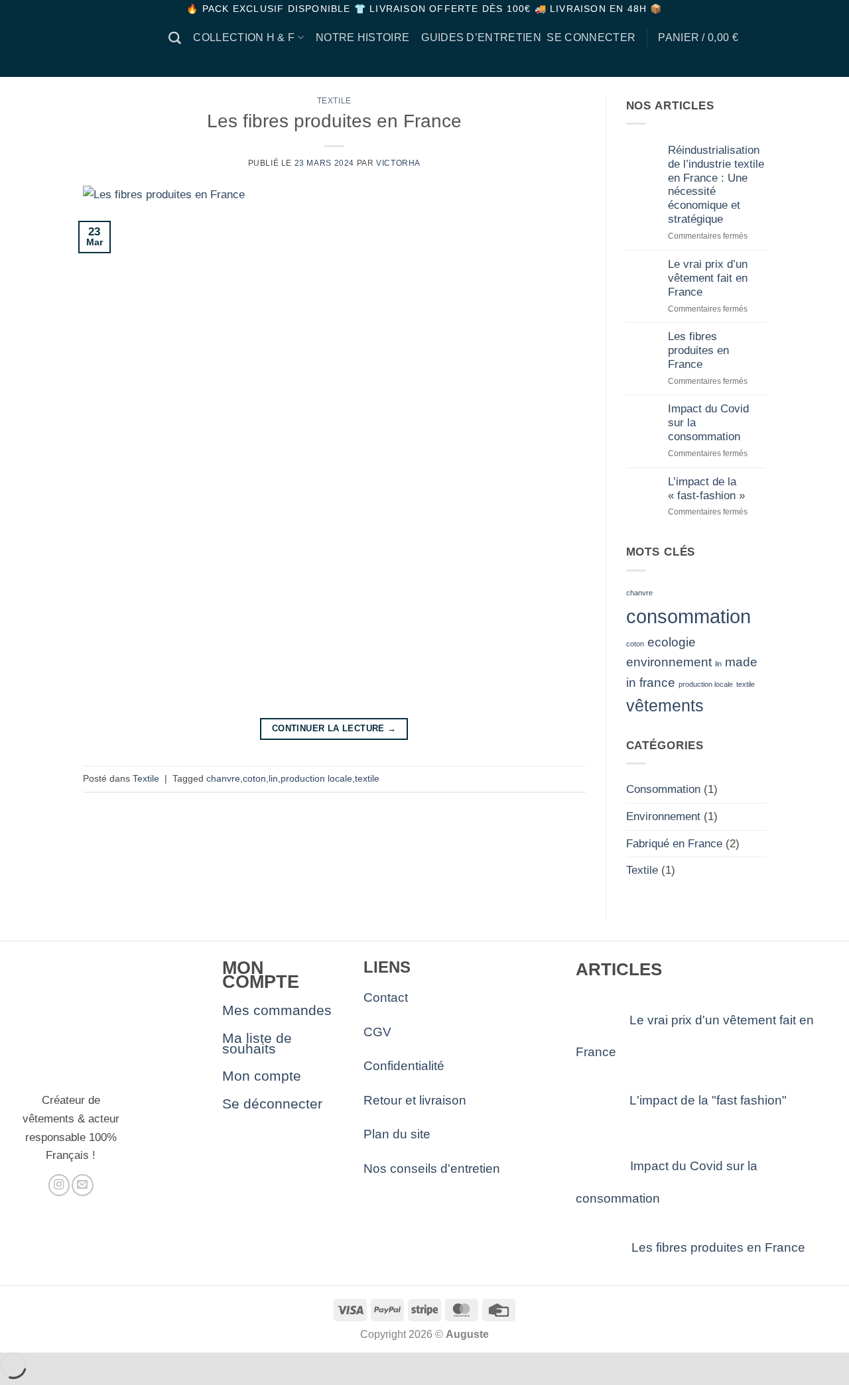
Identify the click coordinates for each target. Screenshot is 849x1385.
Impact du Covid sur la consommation (708, 422)
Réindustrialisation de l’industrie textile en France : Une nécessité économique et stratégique (716, 184)
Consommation (663, 789)
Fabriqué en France (674, 843)
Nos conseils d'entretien (431, 1168)
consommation (688, 616)
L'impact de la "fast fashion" (705, 1100)
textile (367, 778)
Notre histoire (362, 37)
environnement (669, 662)
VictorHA (398, 163)
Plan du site (396, 1134)
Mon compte (261, 1075)
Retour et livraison (414, 1100)
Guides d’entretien (481, 37)
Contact (385, 997)
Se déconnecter (272, 1103)
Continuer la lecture (334, 728)
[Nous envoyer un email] (82, 1184)
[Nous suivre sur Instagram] (59, 1184)
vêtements (665, 706)
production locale (316, 778)
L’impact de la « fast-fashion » (706, 488)
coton (254, 778)
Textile (334, 100)
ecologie (671, 642)
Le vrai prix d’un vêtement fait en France (708, 277)
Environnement (663, 816)
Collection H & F (243, 37)
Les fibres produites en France (334, 121)
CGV (377, 1032)
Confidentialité (403, 1066)
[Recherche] (174, 38)
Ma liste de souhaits (257, 1043)
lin (273, 778)
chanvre (223, 778)
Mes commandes (277, 1010)
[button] (591, 37)
